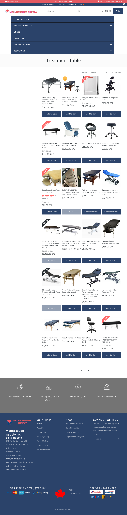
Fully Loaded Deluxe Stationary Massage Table (91, 191)
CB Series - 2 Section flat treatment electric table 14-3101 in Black (71, 243)
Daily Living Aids (72, 428)
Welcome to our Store (63, 1)
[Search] (79, 11)
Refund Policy (76, 396)
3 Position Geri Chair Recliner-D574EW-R (69, 144)
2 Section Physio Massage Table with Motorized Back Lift (91, 243)
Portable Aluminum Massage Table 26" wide (110, 242)
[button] (118, 11)
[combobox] (63, 11)
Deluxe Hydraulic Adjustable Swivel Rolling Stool (91, 340)
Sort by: (84, 72)
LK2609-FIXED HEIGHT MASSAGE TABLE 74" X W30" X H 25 (110, 340)
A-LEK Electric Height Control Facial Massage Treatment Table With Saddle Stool (50, 244)
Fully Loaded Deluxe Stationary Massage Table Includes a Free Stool (71, 100)
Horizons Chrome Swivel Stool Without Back (110, 144)
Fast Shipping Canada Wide (49, 398)
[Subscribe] (118, 439)
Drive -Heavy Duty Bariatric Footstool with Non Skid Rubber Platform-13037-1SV (50, 101)
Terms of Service (43, 450)
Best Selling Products (74, 423)
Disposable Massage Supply (77, 436)
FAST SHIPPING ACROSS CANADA (111, 1)
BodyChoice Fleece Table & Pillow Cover (51, 191)
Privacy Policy (42, 445)
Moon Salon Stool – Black (91, 143)
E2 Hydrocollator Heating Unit (91, 99)
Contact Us (41, 432)
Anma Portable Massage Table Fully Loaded (71, 291)
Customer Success (105, 396)
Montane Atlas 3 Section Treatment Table (111, 291)
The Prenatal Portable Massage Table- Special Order (50, 340)
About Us (40, 428)
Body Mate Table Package (71, 338)
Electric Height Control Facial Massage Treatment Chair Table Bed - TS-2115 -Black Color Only (90, 294)
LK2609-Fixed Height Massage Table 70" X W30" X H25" (51, 145)
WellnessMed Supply (18, 396)
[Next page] (88, 370)
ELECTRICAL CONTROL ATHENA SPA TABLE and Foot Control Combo (70, 192)
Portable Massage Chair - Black (111, 99)
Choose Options (72, 160)
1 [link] (74, 370)
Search (39, 423)
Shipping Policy (43, 436)
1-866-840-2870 (12, 1)
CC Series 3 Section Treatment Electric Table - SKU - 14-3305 (51, 292)
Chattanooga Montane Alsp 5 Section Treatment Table (111, 192)
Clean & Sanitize (72, 432)
